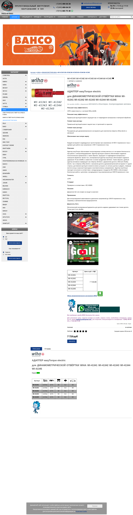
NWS (4, 100)
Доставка (103, 17)
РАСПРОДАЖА (48, 17)
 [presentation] (7, 44)
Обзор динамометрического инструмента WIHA (82, 296)
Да (6, 236)
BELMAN (5, 186)
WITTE (5, 103)
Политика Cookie (81, 511)
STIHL (4, 158)
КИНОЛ (5, 211)
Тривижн (80, 17)
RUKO (4, 126)
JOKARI (5, 183)
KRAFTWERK (6, 148)
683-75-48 (63, 11)
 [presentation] (125, 44)
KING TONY (6, 142)
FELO (4, 123)
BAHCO (5, 164)
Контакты (91, 17)
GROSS (5, 220)
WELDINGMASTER (8, 179)
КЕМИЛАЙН (6, 173)
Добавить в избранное (113, 78)
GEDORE (5, 133)
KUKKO (5, 192)
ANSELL (5, 176)
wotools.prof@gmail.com (93, 3)
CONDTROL (6, 75)
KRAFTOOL (6, 195)
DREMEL (5, 97)
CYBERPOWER (7, 129)
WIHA (4, 109)
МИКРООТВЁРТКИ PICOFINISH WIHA (13, 117)
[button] (56, 66)
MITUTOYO (6, 217)
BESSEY (5, 88)
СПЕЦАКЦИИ (26, 17)
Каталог (15, 17)
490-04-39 (63, 7)
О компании (62, 17)
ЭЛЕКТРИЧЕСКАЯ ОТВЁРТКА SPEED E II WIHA (14, 113)
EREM (4, 154)
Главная (5, 17)
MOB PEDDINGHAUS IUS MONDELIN (13, 161)
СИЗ (72, 17)
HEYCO (5, 91)
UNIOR (5, 170)
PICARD (5, 94)
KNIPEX (5, 81)
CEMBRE (5, 201)
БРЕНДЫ (37, 17)
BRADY (5, 204)
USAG (4, 214)
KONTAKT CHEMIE (8, 145)
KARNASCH (6, 189)
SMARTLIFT (6, 223)
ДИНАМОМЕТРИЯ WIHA (10, 120)
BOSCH (5, 151)
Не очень (8, 254)
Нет (6, 239)
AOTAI (5, 78)
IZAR (4, 167)
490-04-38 (63, 4)
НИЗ (4, 207)
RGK (4, 139)
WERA (4, 85)
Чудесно (7, 252)
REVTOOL (6, 198)
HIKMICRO (6, 136)
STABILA (5, 106)
